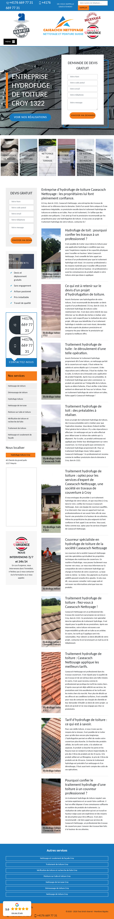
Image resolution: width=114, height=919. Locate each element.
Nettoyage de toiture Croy (57, 894)
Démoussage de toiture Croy (57, 888)
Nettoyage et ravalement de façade (20, 436)
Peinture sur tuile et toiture (19, 412)
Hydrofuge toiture (15, 399)
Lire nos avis (17, 913)
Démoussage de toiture (17, 392)
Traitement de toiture (17, 428)
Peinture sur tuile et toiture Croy (57, 876)
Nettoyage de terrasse (17, 406)
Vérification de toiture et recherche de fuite (18, 420)
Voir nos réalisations (30, 117)
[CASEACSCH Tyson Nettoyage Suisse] (63, 26)
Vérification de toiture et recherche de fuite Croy (57, 870)
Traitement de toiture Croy (57, 864)
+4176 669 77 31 (21, 3)
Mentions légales (101, 912)
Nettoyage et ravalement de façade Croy (57, 858)
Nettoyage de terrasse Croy (57, 882)
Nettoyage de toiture (17, 386)
